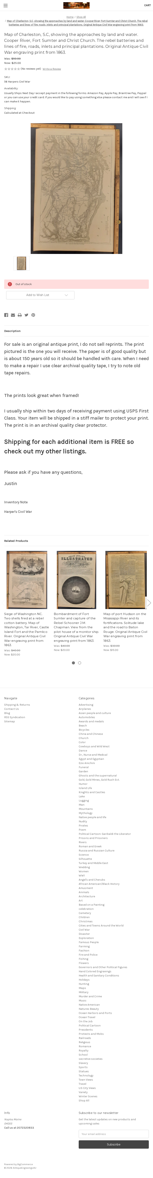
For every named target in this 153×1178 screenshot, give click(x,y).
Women (84, 871)
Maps (82, 988)
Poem (82, 829)
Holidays (84, 979)
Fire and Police (88, 954)
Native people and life (92, 817)
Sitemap (9, 721)
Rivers (83, 842)
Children (84, 917)
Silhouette (85, 859)
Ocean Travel (87, 1017)
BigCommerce (25, 1164)
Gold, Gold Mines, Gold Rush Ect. (99, 779)
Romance (85, 1046)
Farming (84, 946)
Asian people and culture (95, 713)
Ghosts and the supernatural (98, 775)
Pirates (83, 825)
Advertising (86, 704)
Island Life (85, 788)
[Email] (13, 315)
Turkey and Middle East (93, 863)
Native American (89, 1004)
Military (83, 992)
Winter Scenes (88, 1096)
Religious (84, 1042)
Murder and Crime (90, 996)
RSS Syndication (14, 717)
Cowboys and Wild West (94, 746)
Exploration (86, 938)
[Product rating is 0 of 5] (12, 69)
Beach (83, 725)
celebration (86, 909)
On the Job (86, 1021)
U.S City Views (87, 1088)
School (83, 1054)
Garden (83, 771)
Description (12, 331)
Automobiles (87, 717)
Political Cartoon (90, 1025)
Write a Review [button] (52, 69)
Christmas (86, 921)
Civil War (84, 929)
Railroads (85, 1038)
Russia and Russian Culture (96, 850)
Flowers (84, 963)
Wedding (84, 867)
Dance (83, 750)
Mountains (86, 809)
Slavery (83, 1063)
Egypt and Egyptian (91, 759)
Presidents (86, 1029)
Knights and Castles (92, 792)
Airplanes (85, 709)
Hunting (84, 984)
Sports (83, 1067)
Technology (86, 1075)
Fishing (83, 959)
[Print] (20, 315)
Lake (82, 796)
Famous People (89, 942)
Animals (84, 892)
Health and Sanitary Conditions (99, 975)
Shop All (84, 1100)
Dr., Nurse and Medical (93, 754)
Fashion (84, 950)
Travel (82, 1084)
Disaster (84, 934)
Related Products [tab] (16, 541)
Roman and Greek (90, 846)
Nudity (83, 821)
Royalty (83, 1050)
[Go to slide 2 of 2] (149, 603)
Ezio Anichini (87, 763)
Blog (7, 713)
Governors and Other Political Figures (103, 967)
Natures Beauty (89, 1009)
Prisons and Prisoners (93, 838)
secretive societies (91, 1059)
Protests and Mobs (91, 1034)
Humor (83, 784)
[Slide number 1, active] (73, 662)
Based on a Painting (91, 904)
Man (81, 804)
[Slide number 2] (79, 662)
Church (83, 738)
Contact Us (11, 709)
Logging (84, 800)
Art (81, 900)
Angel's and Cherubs (92, 879)
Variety (83, 1092)
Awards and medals (91, 721)
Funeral (84, 767)
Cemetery (85, 913)
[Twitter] (26, 315)
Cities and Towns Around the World (101, 925)
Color (82, 742)
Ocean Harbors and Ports (95, 1013)
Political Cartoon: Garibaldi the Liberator (105, 834)
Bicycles (84, 729)
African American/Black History (99, 884)
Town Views (86, 1079)
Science (84, 854)
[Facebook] (6, 315)
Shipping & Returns (17, 704)
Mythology (85, 813)
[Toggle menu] (5, 5)
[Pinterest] (33, 315)
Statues (84, 1071)
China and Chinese (91, 734)
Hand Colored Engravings (95, 971)
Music (82, 1000)
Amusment (86, 888)
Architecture (87, 896)
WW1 (82, 875)
